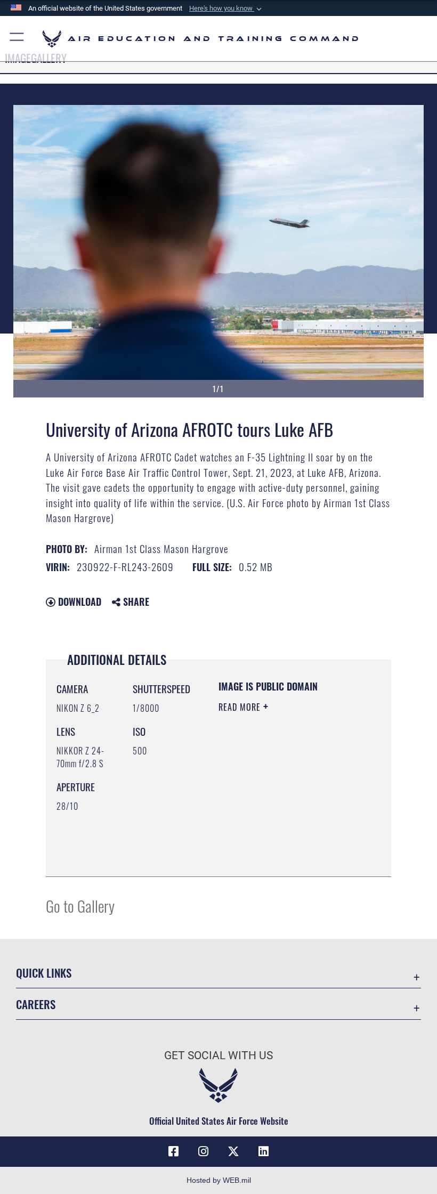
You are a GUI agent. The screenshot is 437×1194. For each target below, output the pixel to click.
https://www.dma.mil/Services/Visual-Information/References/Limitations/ (283, 842)
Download (78, 601)
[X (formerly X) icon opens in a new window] (233, 1151)
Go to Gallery (80, 905)
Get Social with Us (218, 1055)
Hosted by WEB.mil (219, 1180)
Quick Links (43, 972)
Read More (240, 707)
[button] (226, 8)
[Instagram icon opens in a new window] (204, 1151)
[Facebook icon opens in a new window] (174, 1151)
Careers (35, 1004)
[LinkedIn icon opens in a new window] (263, 1151)
